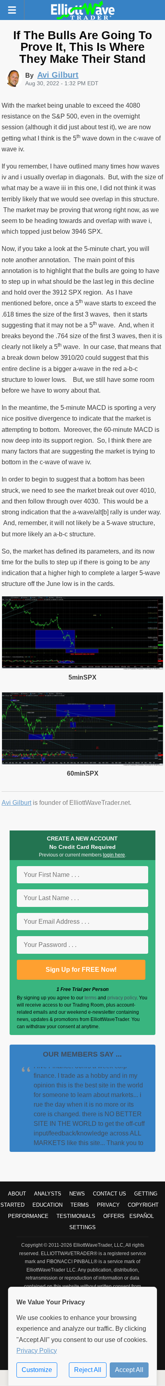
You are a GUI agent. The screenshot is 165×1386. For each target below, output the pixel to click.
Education (47, 1205)
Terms (79, 1205)
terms (91, 998)
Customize (37, 1369)
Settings (82, 1227)
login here (114, 855)
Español (141, 1216)
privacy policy (122, 998)
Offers (114, 1216)
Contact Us (109, 1194)
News (77, 1194)
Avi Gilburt (16, 802)
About (17, 1194)
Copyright (143, 1205)
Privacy (108, 1205)
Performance (28, 1216)
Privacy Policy (36, 1350)
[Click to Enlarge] (82, 667)
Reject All (87, 1369)
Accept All (129, 1369)
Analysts (47, 1194)
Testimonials (75, 1216)
